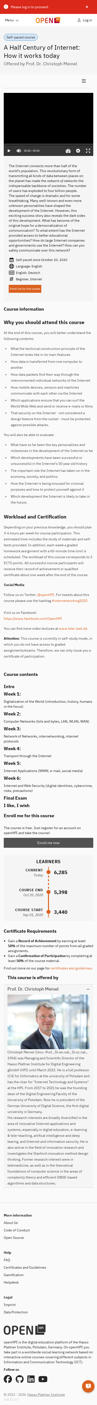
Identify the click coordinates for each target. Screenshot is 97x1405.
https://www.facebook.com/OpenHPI (33, 618)
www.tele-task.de (73, 628)
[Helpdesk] (88, 1386)
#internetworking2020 (69, 600)
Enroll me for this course (25, 289)
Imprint (10, 1304)
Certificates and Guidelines (25, 1267)
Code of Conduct (17, 1230)
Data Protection (16, 1312)
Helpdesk (11, 1282)
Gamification (14, 1275)
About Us (11, 1222)
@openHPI (45, 594)
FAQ (7, 1260)
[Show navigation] (47, 81)
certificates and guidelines (71, 968)
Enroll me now (48, 843)
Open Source (14, 1237)
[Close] (87, 6)
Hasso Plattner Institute (46, 1394)
